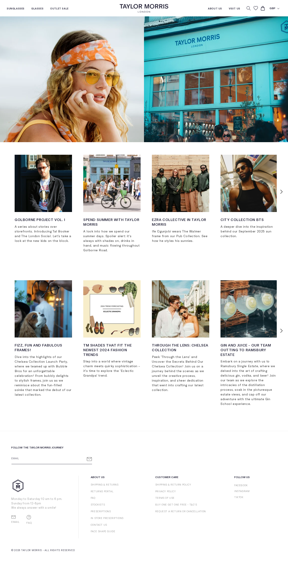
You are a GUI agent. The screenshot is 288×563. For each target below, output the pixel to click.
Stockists (98, 504)
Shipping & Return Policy (173, 485)
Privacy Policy (165, 491)
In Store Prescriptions (107, 518)
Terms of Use (165, 498)
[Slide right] (281, 191)
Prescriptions (101, 511)
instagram (242, 491)
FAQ (93, 498)
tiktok (238, 497)
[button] (249, 8)
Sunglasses (16, 9)
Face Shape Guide (103, 531)
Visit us (234, 9)
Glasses (37, 9)
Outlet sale (59, 9)
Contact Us (99, 525)
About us (215, 9)
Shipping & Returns (105, 485)
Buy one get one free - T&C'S (176, 504)
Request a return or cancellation (180, 511)
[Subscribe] (89, 459)
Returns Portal (102, 491)
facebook (241, 485)
